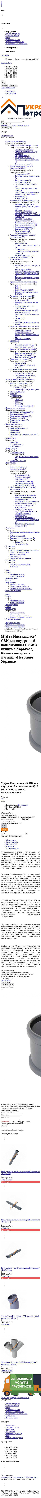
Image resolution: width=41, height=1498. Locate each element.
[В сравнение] (4, 801)
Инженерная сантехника (15, 625)
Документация (11, 844)
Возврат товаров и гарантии (16, 44)
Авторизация (10, 93)
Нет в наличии (6, 1180)
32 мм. (4, 825)
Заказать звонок (23, 125)
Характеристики (11, 842)
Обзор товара (10, 840)
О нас (7, 38)
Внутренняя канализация (15, 627)
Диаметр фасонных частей (11, 823)
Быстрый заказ (16, 836)
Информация (10, 582)
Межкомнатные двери (14, 1438)
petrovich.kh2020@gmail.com (27, 1477)
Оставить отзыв (7, 985)
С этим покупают (12, 848)
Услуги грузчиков (12, 36)
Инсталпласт (23, 805)
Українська (13, 85)
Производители (11, 578)
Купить (25, 819)
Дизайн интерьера (12, 34)
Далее (4, 1126)
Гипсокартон (10, 1425)
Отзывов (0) (10, 846)
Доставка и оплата (12, 40)
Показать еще (6, 1372)
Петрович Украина (12, 623)
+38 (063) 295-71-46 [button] (9, 1477)
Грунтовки (9, 1430)
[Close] (2, 989)
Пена (7, 1436)
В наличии (5, 1324)
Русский (5, 85)
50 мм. (4, 827)
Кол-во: (4, 831)
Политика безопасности (14, 42)
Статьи (8, 580)
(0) (2, 799)
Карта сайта (10, 1416)
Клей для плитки (12, 1428)
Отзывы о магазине (13, 591)
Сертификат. (6, 980)
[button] (5, 55)
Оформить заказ (7, 136)
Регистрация (10, 91)
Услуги (8, 572)
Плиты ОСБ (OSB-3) (13, 1434)
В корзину (5, 836)
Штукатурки (10, 1432)
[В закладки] (2, 801)
